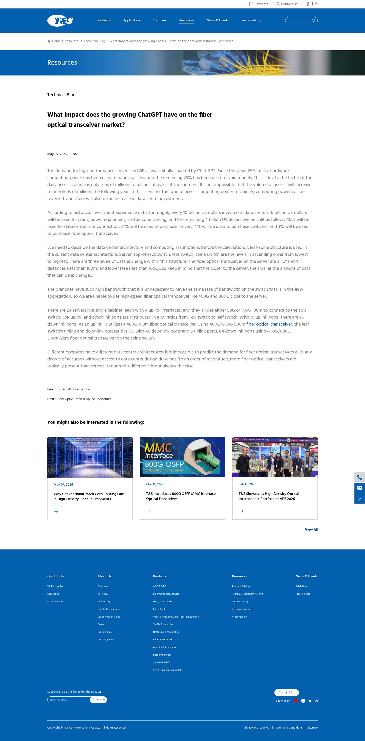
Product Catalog (241, 586)
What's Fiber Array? (76, 389)
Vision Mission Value (109, 617)
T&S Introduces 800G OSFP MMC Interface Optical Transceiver (181, 497)
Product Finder (55, 602)
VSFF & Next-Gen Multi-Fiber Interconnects (176, 617)
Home (56, 41)
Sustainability (251, 21)
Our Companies (106, 640)
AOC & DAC (159, 586)
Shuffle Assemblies (163, 624)
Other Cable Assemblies (166, 632)
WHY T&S (103, 594)
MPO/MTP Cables (162, 602)
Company (160, 21)
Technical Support (242, 609)
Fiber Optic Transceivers (166, 594)
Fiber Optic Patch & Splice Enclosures (84, 399)
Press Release (303, 594)
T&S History (104, 602)
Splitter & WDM (161, 662)
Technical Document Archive (247, 594)
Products (103, 21)
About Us (104, 576)
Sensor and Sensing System (167, 670)
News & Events (218, 21)
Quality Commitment (109, 609)
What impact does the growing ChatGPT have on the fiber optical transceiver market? (171, 41)
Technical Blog (94, 41)
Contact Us (53, 594)
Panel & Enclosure (162, 640)
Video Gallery (239, 617)
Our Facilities (105, 632)
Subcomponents (162, 655)
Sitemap (313, 727)
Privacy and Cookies (257, 727)
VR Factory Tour (56, 586)
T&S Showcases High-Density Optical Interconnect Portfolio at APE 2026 (269, 497)
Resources (186, 21)
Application (131, 21)
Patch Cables (160, 609)
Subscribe (98, 699)
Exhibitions (302, 586)
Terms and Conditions (288, 727)
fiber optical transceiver (269, 324)
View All (311, 530)
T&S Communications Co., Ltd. (83, 727)
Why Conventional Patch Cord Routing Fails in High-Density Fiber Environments (89, 497)
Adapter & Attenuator (165, 647)
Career (101, 624)
